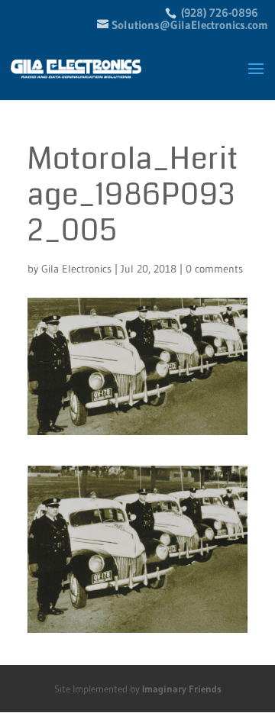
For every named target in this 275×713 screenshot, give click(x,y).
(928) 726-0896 (218, 12)
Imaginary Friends (182, 688)
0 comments (214, 269)
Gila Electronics (76, 269)
